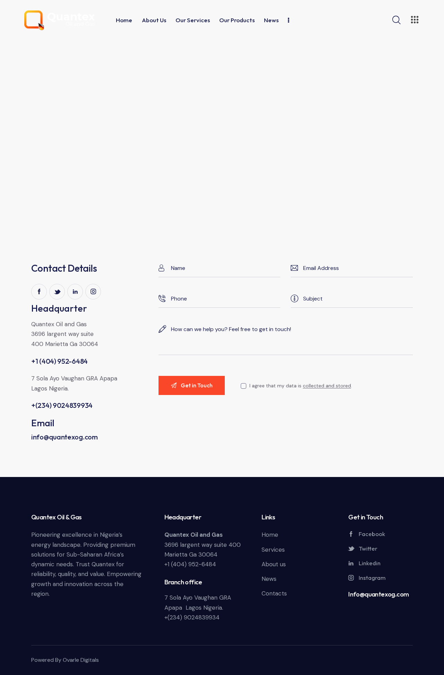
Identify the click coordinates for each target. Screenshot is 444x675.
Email (42, 423)
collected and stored (327, 385)
